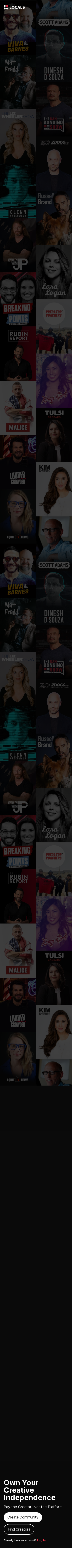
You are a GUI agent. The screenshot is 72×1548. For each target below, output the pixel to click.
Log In (41, 1540)
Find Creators (19, 1529)
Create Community (22, 1517)
